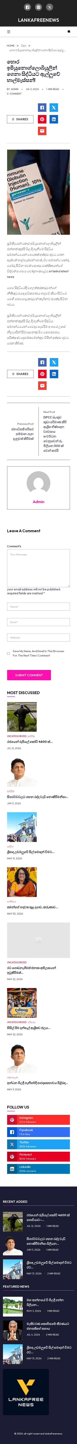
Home (10, 45)
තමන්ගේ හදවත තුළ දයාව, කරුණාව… (32, 907)
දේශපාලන (12, 1077)
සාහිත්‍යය (11, 901)
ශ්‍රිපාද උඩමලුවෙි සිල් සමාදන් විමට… (30, 852)
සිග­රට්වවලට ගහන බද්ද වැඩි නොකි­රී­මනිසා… (37, 797)
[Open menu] (8, 31)
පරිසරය (32, 1022)
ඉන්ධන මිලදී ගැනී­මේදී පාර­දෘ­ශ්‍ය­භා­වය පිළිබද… (37, 1083)
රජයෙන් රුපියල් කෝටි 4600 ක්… (30, 742)
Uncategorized (17, 736)
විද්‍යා (23, 45)
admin (14, 89)
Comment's (14, 546)
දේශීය (10, 846)
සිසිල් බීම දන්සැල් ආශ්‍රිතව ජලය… (28, 1028)
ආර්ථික (31, 736)
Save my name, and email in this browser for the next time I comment (38, 653)
